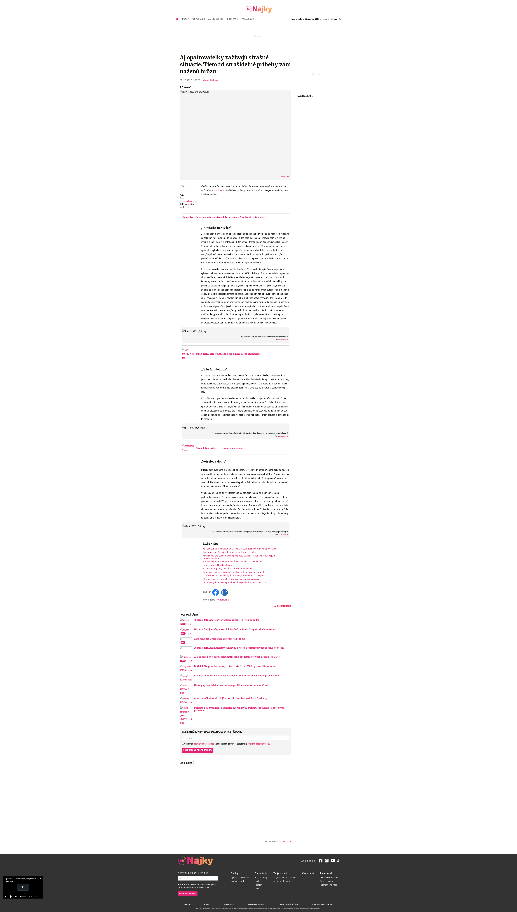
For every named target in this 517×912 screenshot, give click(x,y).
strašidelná (219, 190)
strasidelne (223, 599)
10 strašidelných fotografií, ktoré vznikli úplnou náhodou (226, 620)
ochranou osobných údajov (259, 744)
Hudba (258, 881)
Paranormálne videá (328, 885)
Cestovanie (232, 19)
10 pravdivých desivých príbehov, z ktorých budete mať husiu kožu (235, 582)
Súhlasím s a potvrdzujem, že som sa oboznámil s (197, 886)
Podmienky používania (256, 905)
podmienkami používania (204, 744)
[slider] (23, 896)
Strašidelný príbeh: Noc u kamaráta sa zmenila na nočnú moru (232, 561)
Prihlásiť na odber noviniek (197, 750)
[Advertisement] (235, 800)
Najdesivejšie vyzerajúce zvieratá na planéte (219, 638)
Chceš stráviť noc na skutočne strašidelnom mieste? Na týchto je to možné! (224, 217)
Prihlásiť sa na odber (187, 893)
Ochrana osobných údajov (288, 905)
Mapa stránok (229, 905)
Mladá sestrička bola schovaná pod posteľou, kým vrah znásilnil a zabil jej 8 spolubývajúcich (239, 556)
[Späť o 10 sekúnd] (10, 897)
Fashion (258, 885)
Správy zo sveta (238, 881)
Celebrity (259, 888)
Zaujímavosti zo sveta (282, 881)
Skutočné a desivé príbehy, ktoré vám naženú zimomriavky (231, 579)
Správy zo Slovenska (240, 877)
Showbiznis (198, 19)
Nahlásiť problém (284, 606)
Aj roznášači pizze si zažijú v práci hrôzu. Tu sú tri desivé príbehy (234, 572)
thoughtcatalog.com (188, 201)
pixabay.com (285, 177)
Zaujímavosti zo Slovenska (284, 877)
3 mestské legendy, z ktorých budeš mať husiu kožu (228, 568)
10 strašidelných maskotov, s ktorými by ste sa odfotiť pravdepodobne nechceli (239, 647)
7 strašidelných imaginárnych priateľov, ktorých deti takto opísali (234, 575)
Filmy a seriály (261, 877)
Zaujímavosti (215, 19)
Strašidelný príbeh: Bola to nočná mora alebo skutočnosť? (228, 353)
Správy (185, 19)
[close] (40, 878)
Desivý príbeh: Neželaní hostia (217, 565)
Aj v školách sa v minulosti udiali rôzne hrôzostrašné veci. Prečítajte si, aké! (239, 548)
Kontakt (207, 905)
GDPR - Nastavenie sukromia (322, 905)
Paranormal (248, 19)
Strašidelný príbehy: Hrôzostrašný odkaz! (219, 448)
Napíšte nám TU (285, 841)
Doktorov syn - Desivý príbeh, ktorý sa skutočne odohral (230, 552)
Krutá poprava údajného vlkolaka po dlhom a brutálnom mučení (231, 685)
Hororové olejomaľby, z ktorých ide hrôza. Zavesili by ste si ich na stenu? (235, 629)
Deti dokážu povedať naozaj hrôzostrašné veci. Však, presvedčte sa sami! (235, 666)
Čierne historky (210, 80)
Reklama (187, 905)
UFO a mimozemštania (329, 877)
